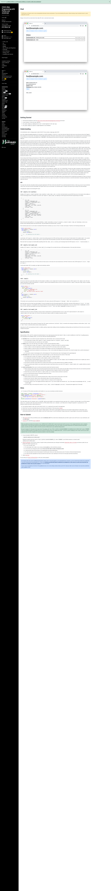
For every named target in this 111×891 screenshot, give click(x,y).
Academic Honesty (6, 61)
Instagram (4, 99)
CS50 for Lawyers (5, 129)
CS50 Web (4, 136)
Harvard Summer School (6, 77)
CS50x (3, 123)
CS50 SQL (4, 135)
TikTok (3, 112)
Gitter (3, 97)
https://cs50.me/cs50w (32, 457)
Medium (3, 103)
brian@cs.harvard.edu (6, 21)
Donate (3, 17)
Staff (3, 67)
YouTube (3, 80)
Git (3, 43)
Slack (3, 107)
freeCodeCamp (5, 73)
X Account (4, 115)
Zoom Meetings (8, 32)
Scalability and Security (8, 54)
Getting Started (25, 117)
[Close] (109, 1)
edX (2, 72)
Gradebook (4, 65)
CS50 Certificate (5, 62)
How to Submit (25, 414)
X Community (4, 116)
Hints (22, 388)
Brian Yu (3, 20)
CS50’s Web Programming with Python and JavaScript (8, 10)
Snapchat (3, 108)
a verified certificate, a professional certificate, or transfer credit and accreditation (23, 1)
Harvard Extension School (7, 76)
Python (4, 44)
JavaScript (5, 49)
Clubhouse (4, 89)
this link (26, 417)
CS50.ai (4, 35)
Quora (3, 104)
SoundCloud (4, 110)
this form (27, 455)
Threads (3, 114)
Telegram (3, 111)
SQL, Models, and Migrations (9, 48)
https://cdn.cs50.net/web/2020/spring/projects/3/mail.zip (48, 120)
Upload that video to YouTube (70, 442)
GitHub (3, 96)
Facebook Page (5, 95)
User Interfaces (6, 51)
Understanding (25, 129)
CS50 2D (3, 124)
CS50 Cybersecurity (5, 128)
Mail (22, 9)
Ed (2, 92)
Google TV (4, 74)
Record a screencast (26, 442)
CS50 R (3, 132)
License (4, 147)
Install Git (25, 420)
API (21, 182)
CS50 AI (3, 125)
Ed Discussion (5, 36)
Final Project (5, 57)
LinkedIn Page (4, 101)
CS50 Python (4, 131)
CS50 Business (4, 127)
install (36, 420)
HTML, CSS (5, 41)
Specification (24, 332)
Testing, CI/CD (6, 52)
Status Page (4, 83)
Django (4, 46)
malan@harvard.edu (6, 25)
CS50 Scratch (4, 134)
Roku (4, 78)
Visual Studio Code (7, 38)
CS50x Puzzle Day (7, 30)
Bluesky (3, 88)
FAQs (3, 64)
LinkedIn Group (5, 100)
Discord (3, 91)
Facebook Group (5, 93)
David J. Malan (5, 24)
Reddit (3, 106)
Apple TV (3, 70)
